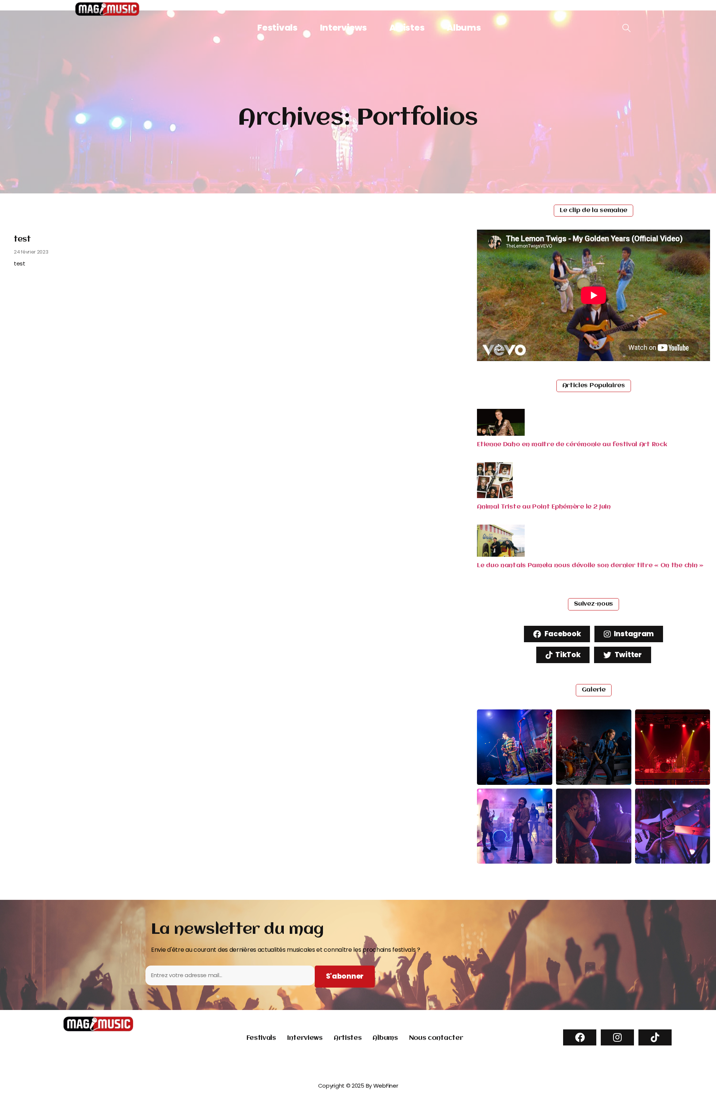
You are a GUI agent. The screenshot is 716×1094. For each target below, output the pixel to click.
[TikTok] (655, 1037)
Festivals (277, 28)
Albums (464, 28)
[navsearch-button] (626, 28)
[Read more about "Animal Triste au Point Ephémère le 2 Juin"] (495, 496)
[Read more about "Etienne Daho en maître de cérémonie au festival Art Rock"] (501, 434)
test (22, 239)
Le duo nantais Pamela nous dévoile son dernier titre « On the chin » (590, 565)
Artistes (407, 28)
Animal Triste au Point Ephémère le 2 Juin (544, 507)
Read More (33, 279)
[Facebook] (579, 1037)
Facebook (562, 634)
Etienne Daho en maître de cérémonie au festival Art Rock (572, 444)
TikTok (567, 655)
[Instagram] (617, 1037)
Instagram (633, 634)
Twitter (627, 655)
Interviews (343, 28)
